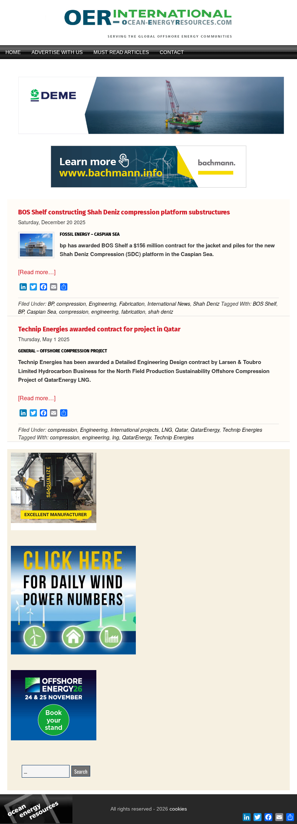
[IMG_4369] (148, 142)
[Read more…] (36, 272)
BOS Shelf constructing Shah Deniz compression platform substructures (124, 212)
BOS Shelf (264, 303)
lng (115, 437)
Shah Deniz (206, 303)
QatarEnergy (205, 429)
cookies (177, 809)
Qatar (181, 429)
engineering (104, 311)
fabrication (133, 311)
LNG (167, 429)
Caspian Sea (41, 311)
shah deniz (160, 311)
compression (71, 303)
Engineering (102, 303)
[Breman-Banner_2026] (53, 529)
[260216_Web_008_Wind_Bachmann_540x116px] (148, 186)
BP (51, 303)
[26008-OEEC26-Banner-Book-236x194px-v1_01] (53, 739)
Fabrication (132, 303)
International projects (134, 429)
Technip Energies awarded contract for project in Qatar (99, 329)
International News (168, 303)
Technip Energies (242, 429)
